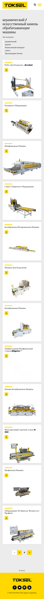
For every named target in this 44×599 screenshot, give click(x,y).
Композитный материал (14, 47)
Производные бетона (13, 53)
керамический (10, 41)
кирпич (8, 44)
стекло (7, 50)
